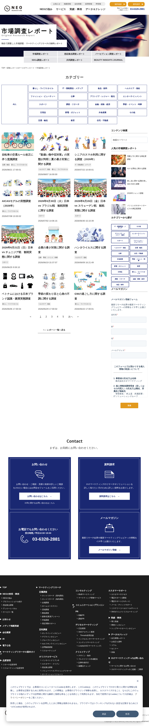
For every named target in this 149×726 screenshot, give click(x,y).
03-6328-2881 (46, 539)
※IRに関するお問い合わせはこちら (39, 503)
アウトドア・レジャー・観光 (102, 96)
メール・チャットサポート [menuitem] (121, 605)
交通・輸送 (43, 120)
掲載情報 (67, 4)
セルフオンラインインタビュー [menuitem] (54, 644)
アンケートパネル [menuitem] (10, 609)
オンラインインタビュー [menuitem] (51, 633)
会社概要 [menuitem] (6, 632)
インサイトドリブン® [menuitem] (50, 660)
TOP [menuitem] (4, 587)
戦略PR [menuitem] (81, 615)
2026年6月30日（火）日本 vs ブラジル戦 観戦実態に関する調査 (53, 206)
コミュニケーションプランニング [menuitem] (88, 606)
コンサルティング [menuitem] (84, 590)
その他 (132, 112)
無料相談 (118, 4)
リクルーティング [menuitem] (49, 651)
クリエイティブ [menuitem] (83, 652)
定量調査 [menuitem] (43, 592)
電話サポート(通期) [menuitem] (118, 598)
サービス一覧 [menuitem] (8, 612)
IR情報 (98, 4)
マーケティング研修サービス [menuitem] (89, 598)
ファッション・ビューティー (43, 96)
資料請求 (136, 4)
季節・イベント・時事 (132, 104)
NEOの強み (46, 9)
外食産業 (102, 112)
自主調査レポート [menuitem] (118, 638)
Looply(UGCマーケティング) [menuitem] (89, 646)
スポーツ (43, 104)
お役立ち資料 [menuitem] (116, 642)
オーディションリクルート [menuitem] (52, 674)
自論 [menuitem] (113, 652)
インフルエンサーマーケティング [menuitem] (91, 639)
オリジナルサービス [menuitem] (48, 656)
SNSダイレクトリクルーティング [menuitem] (124, 612)
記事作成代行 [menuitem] (83, 663)
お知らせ (56, 4)
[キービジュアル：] (17, 150)
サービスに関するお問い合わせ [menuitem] (123, 666)
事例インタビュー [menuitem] (118, 625)
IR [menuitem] (3, 639)
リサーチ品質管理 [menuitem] (10, 665)
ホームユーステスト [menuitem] (50, 606)
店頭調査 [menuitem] (45, 610)
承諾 (104, 714)
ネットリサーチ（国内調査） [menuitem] (53, 596)
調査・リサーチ (72, 104)
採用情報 (88, 4)
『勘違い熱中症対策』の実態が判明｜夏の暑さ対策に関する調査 (54, 159)
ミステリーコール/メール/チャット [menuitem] (124, 608)
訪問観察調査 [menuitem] (47, 647)
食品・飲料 (102, 88)
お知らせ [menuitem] (6, 619)
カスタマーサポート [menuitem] (117, 590)
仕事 (73, 96)
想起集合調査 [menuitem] (8, 605)
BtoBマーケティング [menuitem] (86, 594)
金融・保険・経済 (102, 104)
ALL (14, 104)
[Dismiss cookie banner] (138, 681)
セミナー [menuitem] (114, 649)
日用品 (43, 112)
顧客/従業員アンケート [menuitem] (51, 617)
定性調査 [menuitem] (43, 629)
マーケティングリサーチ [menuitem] (50, 587)
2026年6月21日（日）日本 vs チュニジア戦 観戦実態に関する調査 (17, 252)
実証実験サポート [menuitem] (49, 623)
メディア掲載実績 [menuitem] (10, 626)
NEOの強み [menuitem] (7, 598)
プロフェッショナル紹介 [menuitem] (12, 602)
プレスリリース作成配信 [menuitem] (88, 659)
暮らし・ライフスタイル (43, 88)
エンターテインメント (132, 96)
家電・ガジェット (72, 112)
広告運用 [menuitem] (81, 628)
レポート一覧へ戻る (56, 330)
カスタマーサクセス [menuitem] (119, 594)
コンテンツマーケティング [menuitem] (88, 642)
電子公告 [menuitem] (6, 645)
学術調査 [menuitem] (45, 620)
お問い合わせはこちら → (39, 496)
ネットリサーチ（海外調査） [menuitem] (53, 599)
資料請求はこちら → (109, 496)
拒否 (127, 714)
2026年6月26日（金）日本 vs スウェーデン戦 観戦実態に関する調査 (90, 206)
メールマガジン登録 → (109, 550)
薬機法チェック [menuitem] (84, 666)
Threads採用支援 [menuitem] (86, 635)
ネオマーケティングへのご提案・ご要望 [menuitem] (127, 669)
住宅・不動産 (102, 120)
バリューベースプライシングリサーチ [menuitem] (57, 671)
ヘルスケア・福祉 (132, 88)
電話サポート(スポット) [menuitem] (120, 601)
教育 (73, 120)
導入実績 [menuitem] (114, 621)
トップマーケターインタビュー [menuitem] (123, 628)
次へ (70, 317)
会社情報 (77, 4)
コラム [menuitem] (114, 645)
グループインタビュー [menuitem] (51, 640)
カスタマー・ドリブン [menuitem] (51, 664)
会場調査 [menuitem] (45, 603)
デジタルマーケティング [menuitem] (87, 625)
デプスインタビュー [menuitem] (50, 637)
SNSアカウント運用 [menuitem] (86, 632)
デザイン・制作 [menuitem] (84, 656)
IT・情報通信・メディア (72, 88)
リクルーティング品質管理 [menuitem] (13, 668)
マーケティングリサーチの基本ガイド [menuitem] (17, 653)
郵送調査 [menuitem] (45, 613)
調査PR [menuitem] (81, 619)
